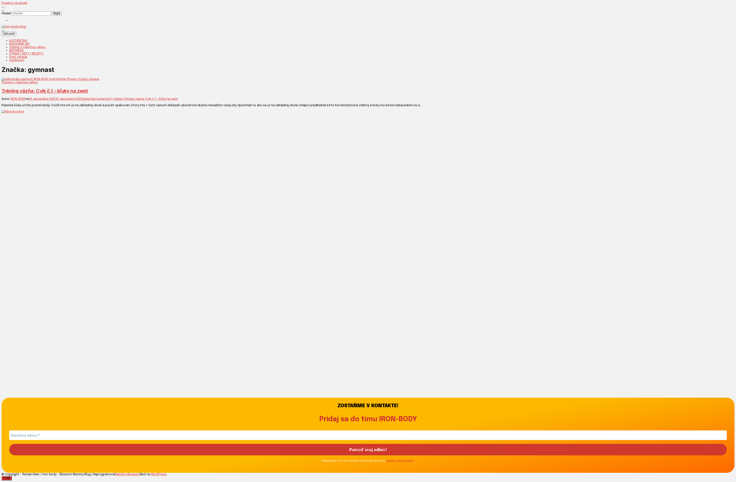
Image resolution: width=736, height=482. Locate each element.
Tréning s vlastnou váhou (27, 47)
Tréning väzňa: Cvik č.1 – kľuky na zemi (45, 91)
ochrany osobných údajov (400, 460)
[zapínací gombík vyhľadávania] (3, 10)
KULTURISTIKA (18, 40)
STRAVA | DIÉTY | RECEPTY (26, 53)
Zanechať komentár (130, 99)
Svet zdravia (18, 57)
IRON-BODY (18, 99)
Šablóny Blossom (127, 474)
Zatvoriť (9, 33)
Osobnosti (16, 60)
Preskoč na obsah (14, 3)
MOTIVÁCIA (16, 50)
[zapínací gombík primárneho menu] (3, 30)
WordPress (159, 474)
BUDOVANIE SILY (19, 44)
